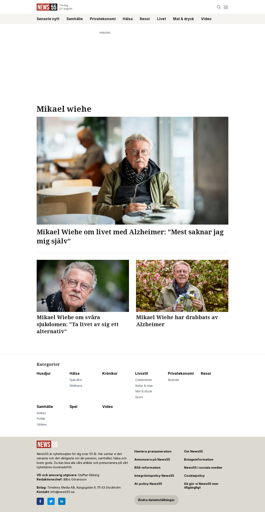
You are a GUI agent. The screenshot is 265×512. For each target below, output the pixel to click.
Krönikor (110, 373)
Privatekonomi (103, 19)
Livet (161, 19)
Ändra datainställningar (156, 500)
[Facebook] (40, 501)
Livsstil (141, 373)
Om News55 (193, 451)
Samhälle (74, 19)
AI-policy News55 (148, 484)
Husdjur (44, 373)
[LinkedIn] (61, 501)
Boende (173, 380)
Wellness (76, 386)
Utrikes (42, 424)
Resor (145, 19)
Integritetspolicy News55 (154, 476)
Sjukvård (76, 380)
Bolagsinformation (198, 459)
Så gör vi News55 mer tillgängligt (201, 486)
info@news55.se (63, 492)
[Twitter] (51, 501)
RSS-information (147, 467)
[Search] (219, 7)
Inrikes (41, 413)
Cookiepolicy (194, 476)
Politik (41, 419)
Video (206, 19)
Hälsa (128, 19)
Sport (139, 397)
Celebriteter (143, 380)
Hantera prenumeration (152, 451)
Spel (73, 407)
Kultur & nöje (144, 386)
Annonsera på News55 (152, 459)
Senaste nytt (48, 19)
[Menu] (225, 7)
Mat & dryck (183, 19)
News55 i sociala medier (203, 467)
